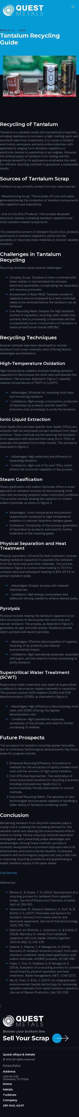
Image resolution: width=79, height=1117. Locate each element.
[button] (73, 7)
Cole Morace (8, 873)
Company (10, 1100)
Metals (8, 1089)
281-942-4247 (13, 1105)
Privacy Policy (12, 1065)
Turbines (9, 1095)
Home (7, 1084)
